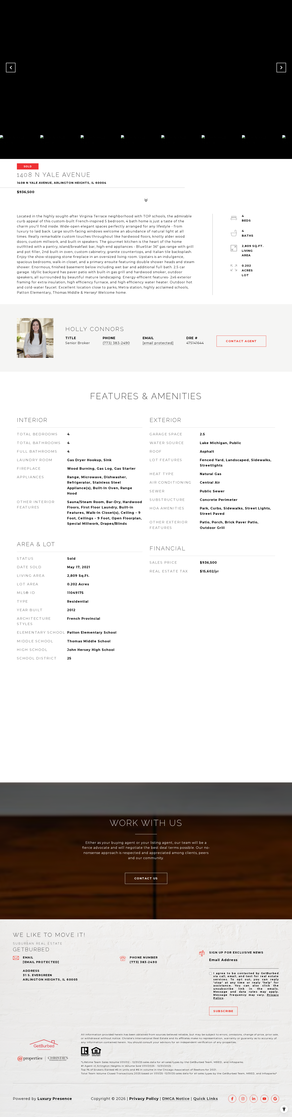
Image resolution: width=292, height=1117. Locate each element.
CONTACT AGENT (241, 341)
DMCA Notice (176, 1099)
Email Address (223, 960)
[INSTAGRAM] (243, 1099)
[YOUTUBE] (264, 1099)
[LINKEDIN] (254, 1099)
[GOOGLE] (275, 1099)
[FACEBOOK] (232, 1099)
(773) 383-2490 (116, 343)
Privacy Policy (144, 1099)
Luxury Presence (55, 1099)
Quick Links (205, 1099)
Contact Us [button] (146, 878)
